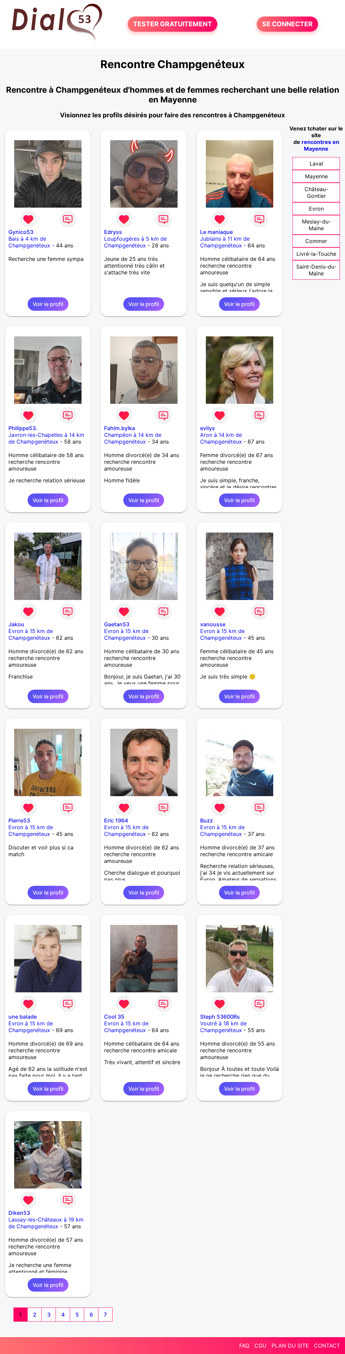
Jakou (16, 624)
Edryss (113, 232)
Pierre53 (19, 820)
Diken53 (19, 1212)
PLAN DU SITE (290, 1345)
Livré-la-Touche (316, 253)
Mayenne (316, 176)
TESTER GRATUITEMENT (172, 24)
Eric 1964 (116, 820)
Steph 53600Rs (220, 1016)
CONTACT (327, 1345)
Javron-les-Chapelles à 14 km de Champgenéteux (46, 438)
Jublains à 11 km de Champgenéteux (225, 242)
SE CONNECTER (287, 24)
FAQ (244, 1345)
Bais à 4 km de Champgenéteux (29, 242)
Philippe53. (22, 428)
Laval (316, 163)
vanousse (212, 624)
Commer (316, 241)
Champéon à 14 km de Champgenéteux (132, 438)
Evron (316, 208)
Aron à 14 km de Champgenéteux (221, 438)
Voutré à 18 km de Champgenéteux (223, 1026)
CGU (260, 1345)
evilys (207, 428)
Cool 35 (114, 1016)
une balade (22, 1016)
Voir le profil (48, 304)
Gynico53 (20, 232)
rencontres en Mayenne (320, 145)
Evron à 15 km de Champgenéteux (30, 634)
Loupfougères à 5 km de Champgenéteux (135, 242)
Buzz (206, 820)
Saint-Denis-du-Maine (316, 270)
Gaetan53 (116, 624)
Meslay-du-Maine (316, 225)
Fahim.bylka (119, 428)
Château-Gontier (316, 192)
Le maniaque (216, 232)
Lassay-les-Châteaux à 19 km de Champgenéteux (46, 1223)
